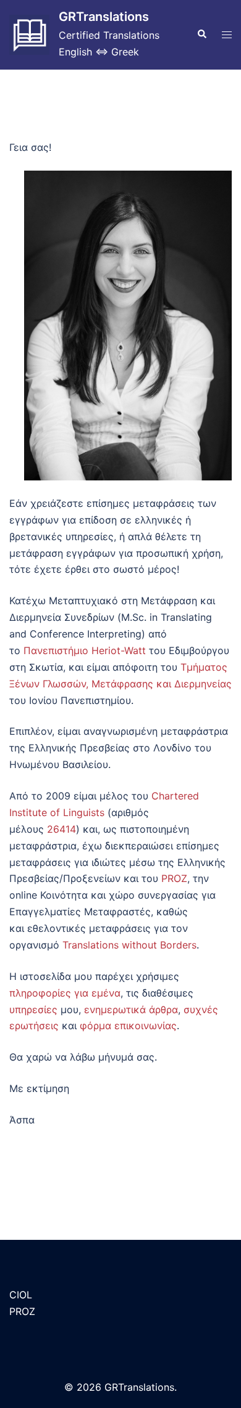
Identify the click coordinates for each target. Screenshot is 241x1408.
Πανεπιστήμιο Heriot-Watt (84, 650)
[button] (201, 34)
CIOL (20, 1295)
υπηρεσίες (33, 1009)
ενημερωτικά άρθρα (131, 1009)
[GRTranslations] (29, 35)
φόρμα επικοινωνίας (128, 1025)
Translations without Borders (129, 945)
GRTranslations (104, 16)
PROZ (174, 878)
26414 (61, 829)
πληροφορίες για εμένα (64, 993)
